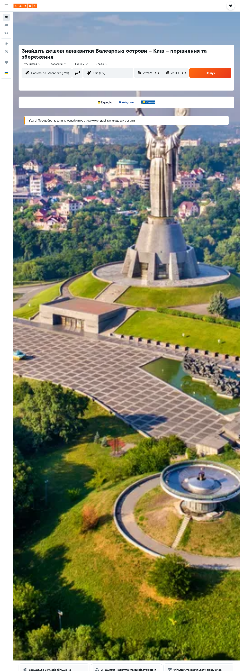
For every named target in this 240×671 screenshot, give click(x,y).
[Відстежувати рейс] (6, 51)
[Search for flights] (6, 17)
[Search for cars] (6, 33)
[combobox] (32, 64)
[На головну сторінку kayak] (25, 6)
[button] (6, 6)
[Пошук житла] (6, 25)
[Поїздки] (6, 62)
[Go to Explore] (6, 44)
